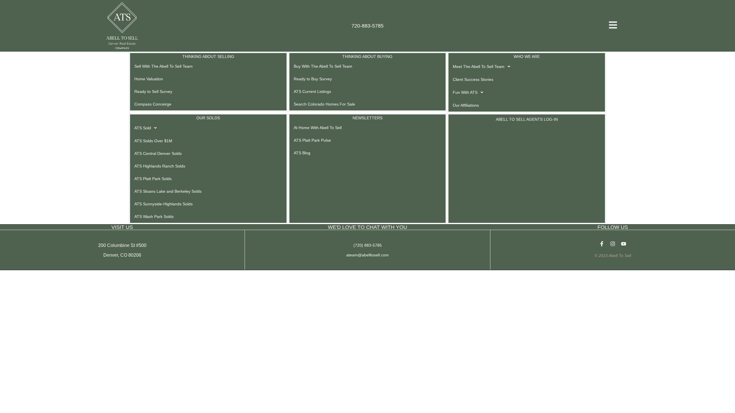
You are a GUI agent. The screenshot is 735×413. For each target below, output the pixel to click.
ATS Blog (302, 153)
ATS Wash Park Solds (154, 216)
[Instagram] (612, 243)
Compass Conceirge (152, 104)
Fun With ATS (465, 92)
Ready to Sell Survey (153, 91)
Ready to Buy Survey (313, 79)
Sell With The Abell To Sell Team (163, 66)
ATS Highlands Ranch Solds (159, 166)
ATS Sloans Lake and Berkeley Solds (168, 191)
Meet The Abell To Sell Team (478, 66)
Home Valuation (148, 79)
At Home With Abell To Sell (318, 127)
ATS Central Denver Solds (158, 153)
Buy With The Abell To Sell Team (323, 66)
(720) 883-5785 (367, 245)
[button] (526, 66)
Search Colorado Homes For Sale (324, 104)
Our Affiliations (466, 105)
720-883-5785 (367, 26)
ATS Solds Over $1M (153, 141)
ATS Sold (142, 128)
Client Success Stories (473, 79)
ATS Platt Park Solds (153, 178)
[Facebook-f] (601, 243)
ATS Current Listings (312, 91)
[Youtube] (623, 243)
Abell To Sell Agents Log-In (527, 119)
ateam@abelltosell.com (367, 255)
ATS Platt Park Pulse (312, 140)
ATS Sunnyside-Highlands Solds (163, 204)
